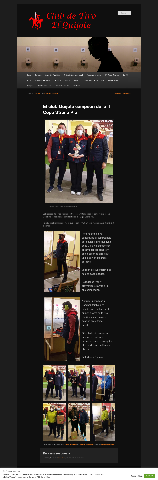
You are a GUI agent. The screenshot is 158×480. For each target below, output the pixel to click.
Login (29, 80)
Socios (67, 80)
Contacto (38, 75)
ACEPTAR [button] (149, 476)
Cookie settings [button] (136, 476)
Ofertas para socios (45, 86)
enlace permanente (108, 444)
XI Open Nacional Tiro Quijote (93, 80)
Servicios (57, 80)
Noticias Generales (70, 444)
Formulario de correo (94, 75)
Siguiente (127, 93)
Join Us (125, 75)
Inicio (29, 75)
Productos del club (62, 86)
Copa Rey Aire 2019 (52, 75)
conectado (61, 458)
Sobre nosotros (113, 80)
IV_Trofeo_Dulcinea (112, 75)
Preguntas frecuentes (42, 80)
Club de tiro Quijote (51, 93)
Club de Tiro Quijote (64, 20)
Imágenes (30, 86)
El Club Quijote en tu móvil (73, 75)
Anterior (117, 93)
